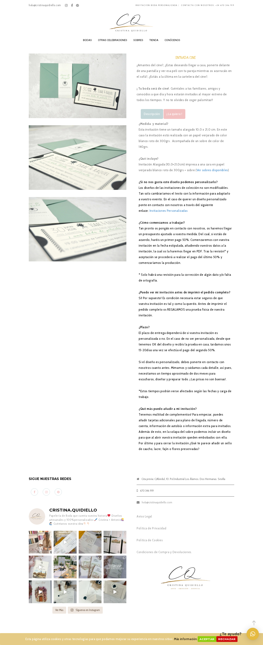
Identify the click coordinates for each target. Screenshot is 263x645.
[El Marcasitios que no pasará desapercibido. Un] (115, 591)
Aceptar (207, 639)
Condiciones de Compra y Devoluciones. (164, 552)
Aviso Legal (144, 516)
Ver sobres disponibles (212, 170)
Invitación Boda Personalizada (156, 5)
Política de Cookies (150, 540)
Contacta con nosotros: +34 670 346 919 (207, 5)
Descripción (152, 114)
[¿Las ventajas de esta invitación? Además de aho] (65, 542)
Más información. (186, 639)
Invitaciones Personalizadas (169, 211)
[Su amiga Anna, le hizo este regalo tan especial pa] (40, 591)
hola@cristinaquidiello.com (157, 502)
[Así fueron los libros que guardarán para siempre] (90, 567)
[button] (253, 634)
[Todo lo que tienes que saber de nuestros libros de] (115, 567)
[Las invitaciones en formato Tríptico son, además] (90, 542)
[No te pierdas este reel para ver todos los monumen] (40, 567)
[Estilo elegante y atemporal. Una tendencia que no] (90, 591)
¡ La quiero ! (174, 114)
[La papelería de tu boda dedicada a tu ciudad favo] (65, 567)
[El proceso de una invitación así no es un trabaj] (65, 591)
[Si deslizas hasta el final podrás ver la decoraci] (115, 542)
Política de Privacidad (151, 528)
